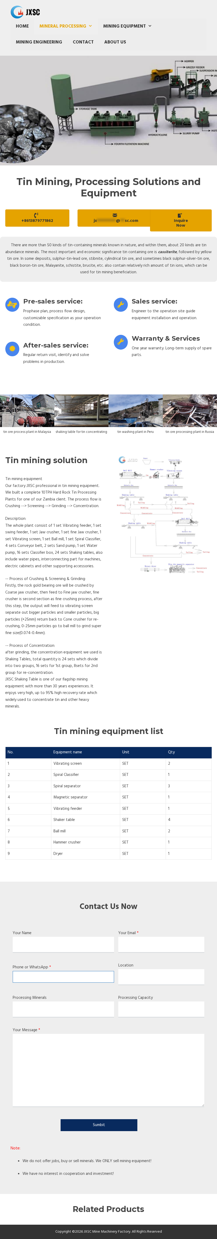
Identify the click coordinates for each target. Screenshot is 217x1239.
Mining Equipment (124, 26)
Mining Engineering (39, 42)
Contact (83, 42)
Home (22, 26)
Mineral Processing (62, 26)
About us (115, 42)
